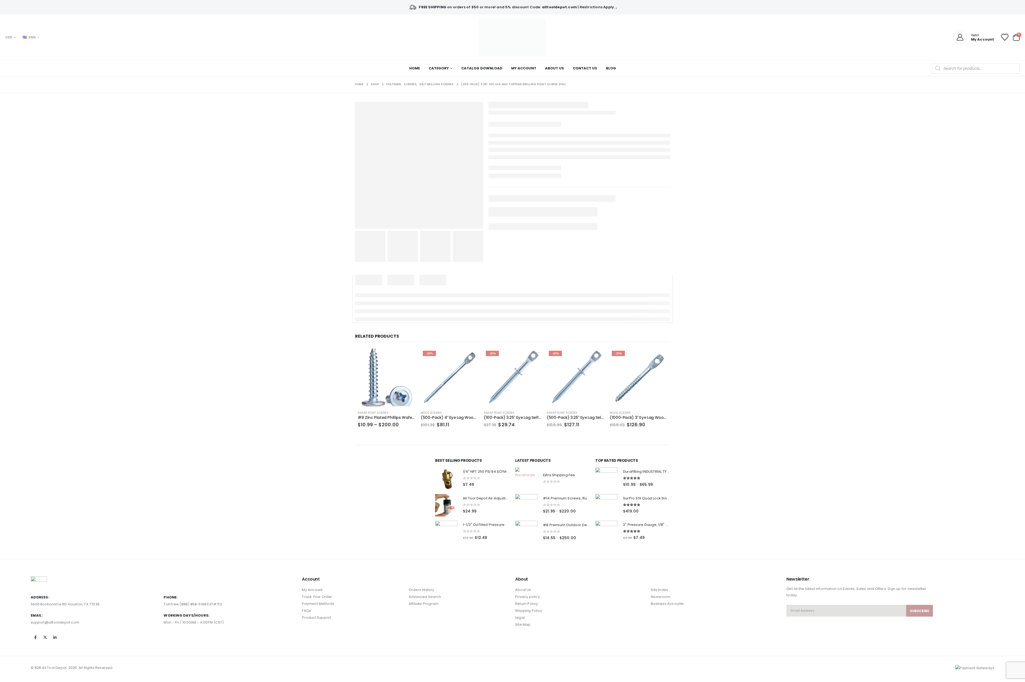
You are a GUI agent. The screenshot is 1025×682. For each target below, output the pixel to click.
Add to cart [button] (469, 357)
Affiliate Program (424, 603)
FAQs (306, 610)
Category (439, 68)
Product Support (316, 617)
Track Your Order (317, 596)
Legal (520, 617)
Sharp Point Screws (373, 413)
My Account (523, 68)
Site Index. (660, 589)
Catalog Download (481, 68)
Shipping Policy (528, 610)
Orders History (421, 589)
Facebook (35, 637)
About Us (554, 68)
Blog (611, 68)
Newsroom (661, 596)
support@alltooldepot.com (55, 622)
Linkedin (55, 637)
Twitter (45, 637)
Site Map (523, 624)
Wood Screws (431, 413)
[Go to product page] (386, 377)
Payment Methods (318, 603)
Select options (406, 357)
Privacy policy (527, 596)
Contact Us (585, 68)
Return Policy (526, 603)
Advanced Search (425, 596)
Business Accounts (667, 603)
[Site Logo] (512, 37)
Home (414, 68)
